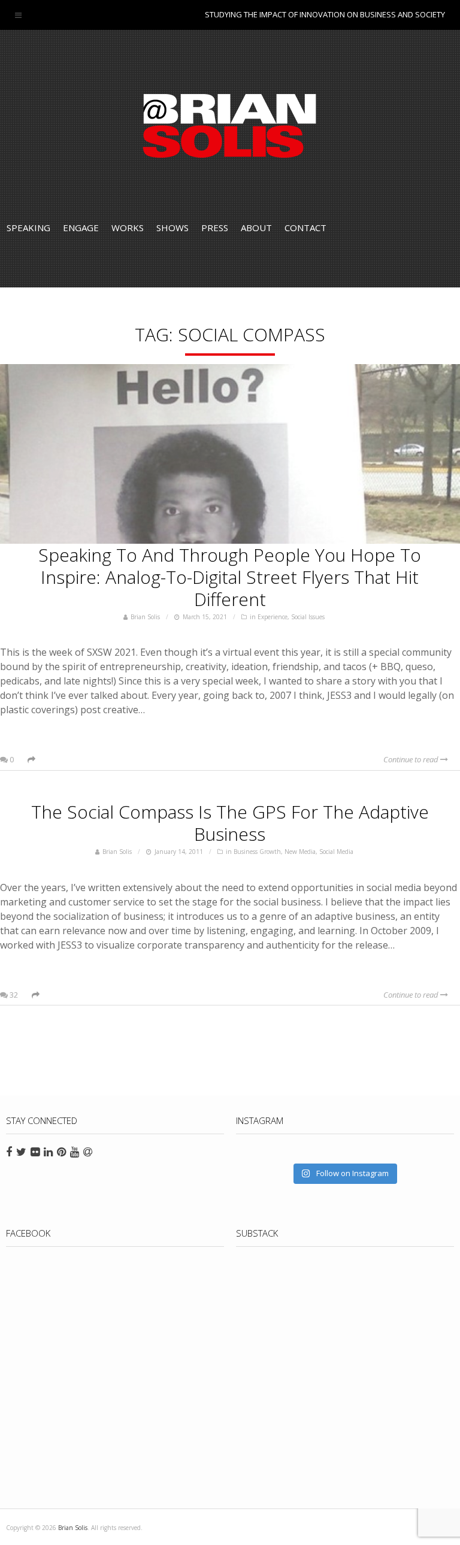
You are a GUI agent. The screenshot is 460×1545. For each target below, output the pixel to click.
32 (13, 994)
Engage (81, 228)
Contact (305, 228)
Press (214, 228)
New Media (300, 851)
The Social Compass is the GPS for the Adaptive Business (230, 822)
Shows (172, 228)
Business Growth (257, 851)
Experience (273, 617)
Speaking (28, 228)
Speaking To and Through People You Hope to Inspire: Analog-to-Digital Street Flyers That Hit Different (229, 577)
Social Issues (308, 617)
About (256, 228)
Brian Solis (230, 126)
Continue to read (411, 759)
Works (127, 228)
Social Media (336, 851)
